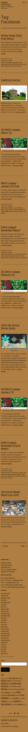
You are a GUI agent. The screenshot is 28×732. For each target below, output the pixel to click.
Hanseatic (21, 689)
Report (10, 60)
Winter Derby (12, 66)
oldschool (17, 695)
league (20, 209)
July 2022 (3, 618)
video (2, 66)
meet (15, 692)
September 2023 (5, 602)
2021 (6, 254)
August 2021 (4, 642)
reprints (4, 701)
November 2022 (5, 613)
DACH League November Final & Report (10, 445)
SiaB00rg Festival (10, 80)
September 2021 (5, 640)
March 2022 (4, 626)
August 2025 (4, 595)
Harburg (3, 692)
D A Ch (14, 207)
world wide (19, 66)
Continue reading (20, 112)
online (2, 211)
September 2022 (5, 615)
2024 (17, 678)
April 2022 (4, 624)
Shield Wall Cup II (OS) (13, 582)
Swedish (18, 476)
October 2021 (5, 638)
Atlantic (10, 62)
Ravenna (19, 698)
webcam (6, 66)
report (18, 64)
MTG (11, 64)
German (16, 209)
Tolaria (22, 701)
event (20, 62)
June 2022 (4, 620)
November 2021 (5, 635)
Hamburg (15, 689)
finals (7, 64)
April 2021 (3, 651)
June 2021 (4, 646)
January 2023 (5, 611)
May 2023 (4, 606)
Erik (2, 578)
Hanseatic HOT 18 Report (8, 571)
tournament (24, 64)
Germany (10, 689)
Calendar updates (6, 562)
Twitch (20, 211)
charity (9, 680)
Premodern (11, 698)
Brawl (9, 254)
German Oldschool (9, 720)
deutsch (3, 209)
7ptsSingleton (3, 678)
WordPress (15, 726)
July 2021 (3, 644)
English (14, 683)
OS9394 (15, 64)
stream (8, 701)
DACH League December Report (14, 584)
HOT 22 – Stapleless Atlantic (8, 569)
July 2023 (3, 604)
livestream (11, 692)
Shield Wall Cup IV (6, 567)
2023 (14, 678)
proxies (15, 698)
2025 (21, 678)
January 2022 (5, 631)
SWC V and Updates (6, 565)
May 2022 (4, 622)
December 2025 (5, 593)
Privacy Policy (5, 723)
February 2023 (5, 609)
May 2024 (4, 600)
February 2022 (5, 629)
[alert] (14, 656)
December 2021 (5, 633)
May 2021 (3, 649)
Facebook (3, 64)
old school (11, 695)
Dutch (9, 683)
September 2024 (5, 598)
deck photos (16, 62)
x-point (25, 704)
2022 (6, 62)
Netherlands (4, 695)
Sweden (11, 701)
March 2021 (4, 653)
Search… (3, 660)
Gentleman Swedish (11, 474)
